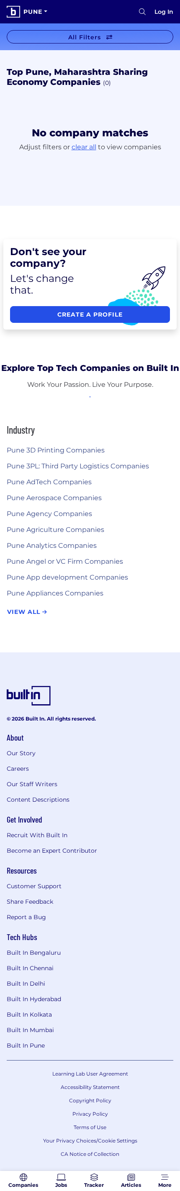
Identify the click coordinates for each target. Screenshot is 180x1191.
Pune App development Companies (67, 577)
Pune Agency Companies (49, 514)
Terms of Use (90, 1127)
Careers (18, 768)
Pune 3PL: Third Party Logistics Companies (78, 466)
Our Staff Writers (32, 784)
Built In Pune (26, 1045)
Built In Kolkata (29, 1014)
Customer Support (34, 886)
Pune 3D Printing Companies (56, 450)
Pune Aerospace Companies (54, 498)
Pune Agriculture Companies (55, 530)
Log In (163, 11)
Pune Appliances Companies (55, 593)
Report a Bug (26, 917)
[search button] (142, 11)
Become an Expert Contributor (52, 850)
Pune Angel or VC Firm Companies (65, 561)
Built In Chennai (30, 968)
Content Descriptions (38, 799)
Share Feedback (30, 901)
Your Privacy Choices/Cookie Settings (90, 1140)
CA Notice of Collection (90, 1154)
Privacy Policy (90, 1114)
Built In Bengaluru (34, 952)
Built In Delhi (26, 983)
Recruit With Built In (37, 835)
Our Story (21, 753)
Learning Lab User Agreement (90, 1074)
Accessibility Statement (90, 1087)
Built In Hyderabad (34, 999)
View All (24, 612)
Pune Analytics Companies (52, 545)
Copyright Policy (90, 1100)
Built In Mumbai (30, 1030)
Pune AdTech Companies (49, 482)
